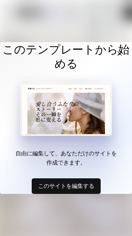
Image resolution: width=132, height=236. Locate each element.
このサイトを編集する (66, 185)
